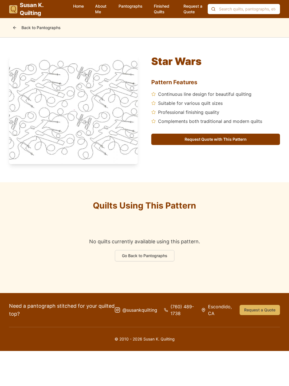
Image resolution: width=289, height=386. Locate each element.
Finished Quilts (161, 9)
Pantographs (131, 6)
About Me (100, 9)
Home (78, 6)
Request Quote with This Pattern (216, 139)
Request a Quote (192, 9)
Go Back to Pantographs (144, 255)
